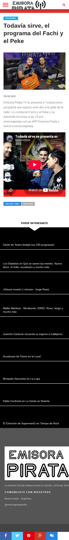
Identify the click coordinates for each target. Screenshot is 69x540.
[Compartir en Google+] (40, 536)
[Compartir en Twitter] (17, 536)
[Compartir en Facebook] (6, 536)
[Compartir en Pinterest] (29, 536)
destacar (28, 204)
